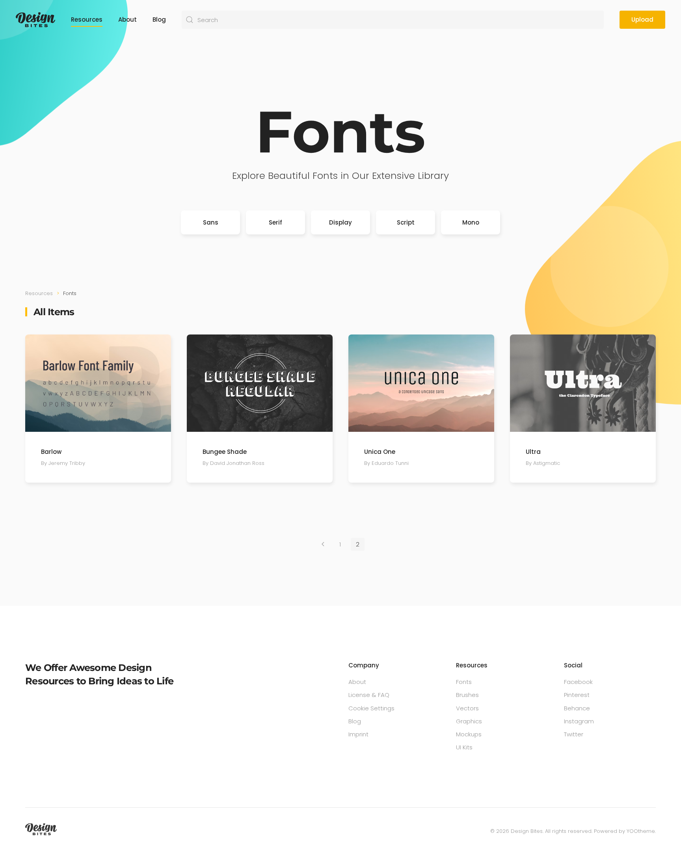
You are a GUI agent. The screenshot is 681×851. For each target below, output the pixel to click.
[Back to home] (35, 19)
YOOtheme (641, 831)
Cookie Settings (371, 708)
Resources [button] (86, 19)
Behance (577, 708)
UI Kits (464, 747)
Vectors (467, 708)
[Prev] (322, 544)
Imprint (358, 734)
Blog (159, 19)
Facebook (578, 682)
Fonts (464, 682)
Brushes (467, 695)
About (127, 19)
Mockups (469, 734)
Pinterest (577, 695)
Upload (642, 19)
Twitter (573, 734)
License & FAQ (368, 695)
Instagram (579, 721)
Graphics (469, 721)
